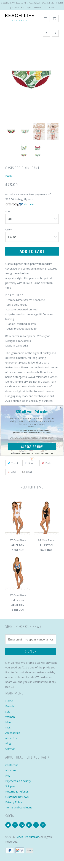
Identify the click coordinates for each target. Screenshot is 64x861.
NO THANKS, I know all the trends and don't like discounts (32, 453)
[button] (32, 411)
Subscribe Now (32, 446)
